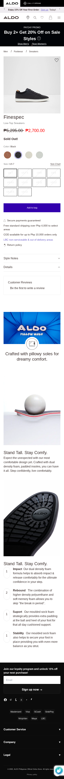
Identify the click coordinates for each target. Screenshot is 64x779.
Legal (32, 755)
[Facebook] (5, 700)
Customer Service (32, 729)
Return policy (14, 244)
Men (6, 51)
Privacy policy (32, 774)
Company (32, 742)
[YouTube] (26, 700)
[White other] (39, 155)
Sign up (44, 10)
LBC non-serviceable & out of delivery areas (28, 239)
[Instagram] (10, 700)
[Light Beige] (29, 155)
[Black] (18, 155)
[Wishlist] (43, 17)
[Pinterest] (32, 700)
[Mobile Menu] (59, 17)
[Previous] (4, 9)
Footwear (18, 51)
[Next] (59, 9)
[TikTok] (16, 700)
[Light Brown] (7, 155)
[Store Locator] (27, 17)
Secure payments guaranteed (24, 220)
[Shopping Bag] (51, 17)
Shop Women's (39, 44)
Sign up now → (32, 689)
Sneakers (33, 51)
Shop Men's (23, 44)
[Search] (35, 17)
